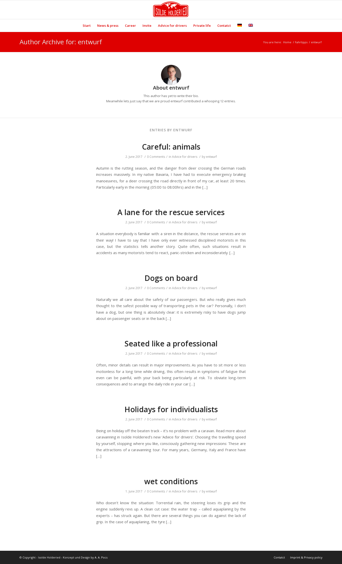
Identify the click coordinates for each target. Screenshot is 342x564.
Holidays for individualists (171, 409)
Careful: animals (171, 147)
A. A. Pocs (101, 557)
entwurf (211, 157)
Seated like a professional (171, 343)
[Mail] (318, 10)
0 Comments (156, 157)
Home (287, 42)
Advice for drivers (184, 157)
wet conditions (171, 481)
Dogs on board (171, 278)
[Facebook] (311, 10)
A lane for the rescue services (171, 212)
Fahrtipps (301, 42)
